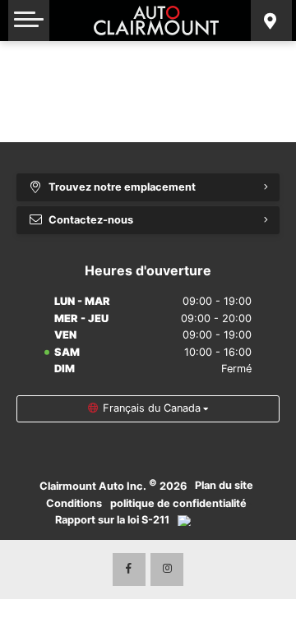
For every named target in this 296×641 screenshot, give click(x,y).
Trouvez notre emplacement (122, 187)
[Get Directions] (271, 20)
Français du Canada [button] (152, 408)
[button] (28, 20)
